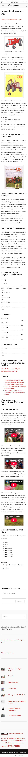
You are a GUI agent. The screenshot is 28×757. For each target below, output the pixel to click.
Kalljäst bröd (15, 738)
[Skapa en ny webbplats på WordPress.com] (14, 1)
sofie (14, 743)
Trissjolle (10, 676)
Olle (6, 743)
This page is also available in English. (11, 19)
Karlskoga (22, 738)
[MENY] (3, 5)
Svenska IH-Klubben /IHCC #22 (14, 380)
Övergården (14, 5)
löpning (12, 740)
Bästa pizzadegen (13, 682)
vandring (3, 746)
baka (9, 733)
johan (9, 737)
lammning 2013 (5, 740)
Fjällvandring (17, 733)
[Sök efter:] (14, 616)
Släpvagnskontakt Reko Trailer (17, 695)
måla (15, 740)
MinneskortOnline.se (7, 653)
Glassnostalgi (12, 688)
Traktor (22, 743)
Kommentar (20, 601)
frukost (21, 733)
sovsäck (18, 743)
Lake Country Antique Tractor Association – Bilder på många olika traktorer (15, 392)
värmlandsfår (13, 745)
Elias (12, 733)
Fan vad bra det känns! (14, 715)
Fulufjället (3, 738)
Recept (10, 743)
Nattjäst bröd (19, 740)
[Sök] (24, 5)
